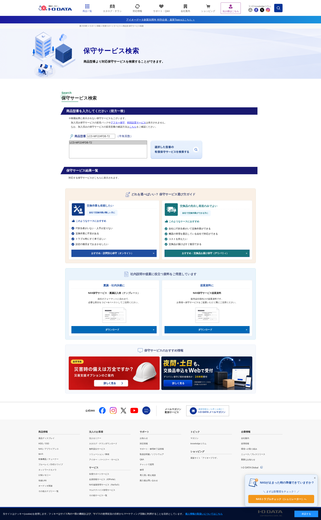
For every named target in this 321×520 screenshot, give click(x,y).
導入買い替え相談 (148, 475)
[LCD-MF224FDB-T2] (108, 143)
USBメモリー (44, 475)
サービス (93, 467)
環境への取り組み (249, 449)
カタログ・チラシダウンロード (103, 443)
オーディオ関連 (45, 486)
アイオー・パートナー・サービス (104, 459)
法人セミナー (95, 438)
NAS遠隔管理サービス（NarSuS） (105, 485)
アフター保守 (118, 122)
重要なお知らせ (248, 459)
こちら (132, 126)
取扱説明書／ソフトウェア (152, 454)
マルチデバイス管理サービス (102, 490)
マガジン (194, 438)
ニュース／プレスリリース (253, 454)
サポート (144, 431)
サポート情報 (94, 26)
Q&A (142, 459)
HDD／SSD (43, 443)
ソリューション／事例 (99, 454)
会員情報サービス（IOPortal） (103, 479)
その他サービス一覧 (98, 495)
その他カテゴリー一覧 (48, 491)
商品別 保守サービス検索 (133, 26)
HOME (84, 26)
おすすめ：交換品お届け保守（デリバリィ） (205, 253)
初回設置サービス (136, 122)
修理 (142, 470)
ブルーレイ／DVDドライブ (50, 464)
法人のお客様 (96, 431)
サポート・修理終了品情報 (152, 449)
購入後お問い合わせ (149, 480)
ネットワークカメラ (47, 470)
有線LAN (42, 480)
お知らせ (144, 438)
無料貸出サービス (97, 449)
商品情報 (43, 431)
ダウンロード (112, 329)
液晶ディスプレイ (46, 438)
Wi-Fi (40, 454)
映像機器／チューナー (48, 459)
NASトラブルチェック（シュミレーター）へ (281, 498)
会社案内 (245, 438)
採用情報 (245, 443)
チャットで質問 (147, 464)
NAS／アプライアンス (48, 449)
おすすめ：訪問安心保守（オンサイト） (112, 253)
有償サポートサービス (111, 26)
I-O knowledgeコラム (261, 6)
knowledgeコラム (198, 443)
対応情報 (144, 443)
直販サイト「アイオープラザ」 (204, 458)
